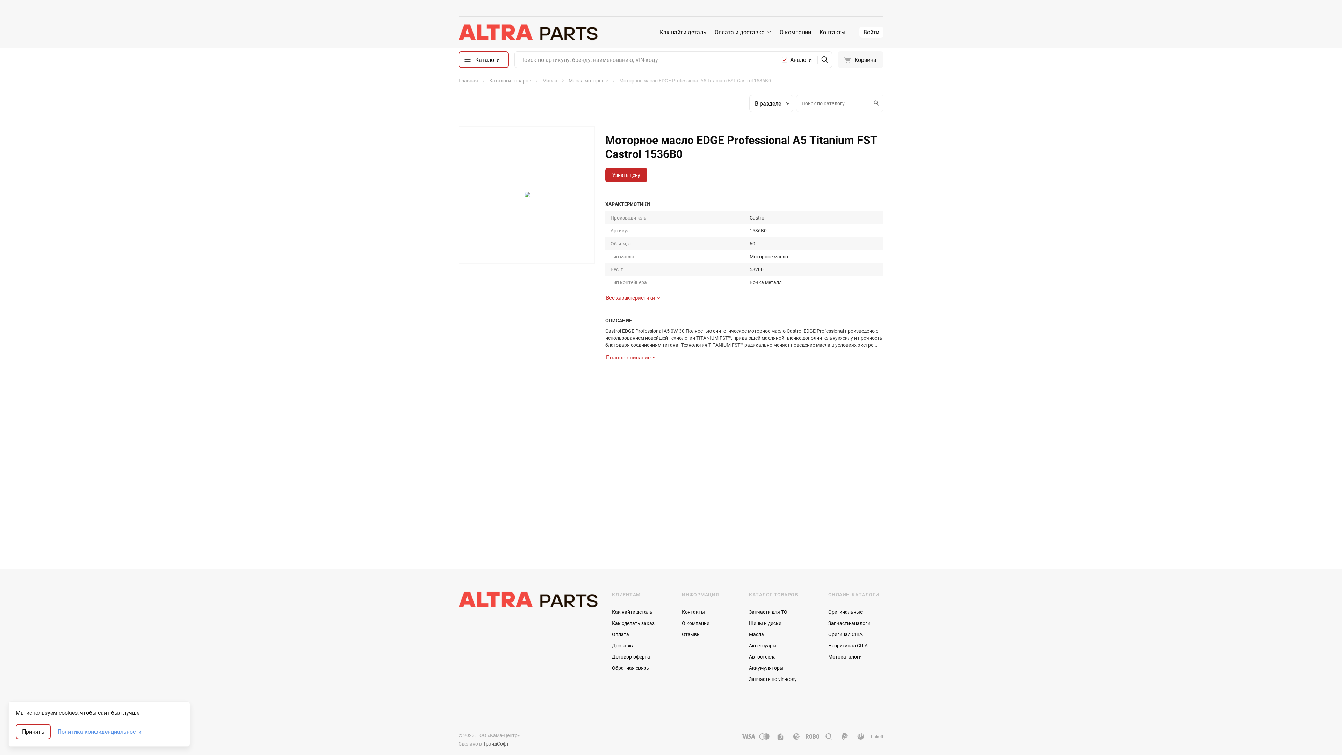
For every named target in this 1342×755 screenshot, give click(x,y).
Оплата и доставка (740, 32)
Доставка (623, 645)
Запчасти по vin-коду (773, 679)
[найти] (825, 60)
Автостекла (762, 656)
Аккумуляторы (766, 667)
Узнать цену (626, 175)
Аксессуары (763, 645)
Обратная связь (630, 667)
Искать (877, 103)
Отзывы (691, 634)
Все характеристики (630, 297)
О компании (795, 32)
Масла (756, 634)
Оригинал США (845, 634)
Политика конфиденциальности (100, 731)
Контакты (832, 32)
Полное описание (628, 357)
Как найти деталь (683, 32)
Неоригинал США (848, 645)
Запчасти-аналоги (849, 623)
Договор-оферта (631, 656)
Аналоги (801, 60)
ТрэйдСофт (496, 743)
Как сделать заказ (633, 623)
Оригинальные (845, 612)
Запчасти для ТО (768, 612)
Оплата (620, 634)
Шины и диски (765, 623)
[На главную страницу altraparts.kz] (528, 32)
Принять (33, 731)
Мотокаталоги (845, 656)
